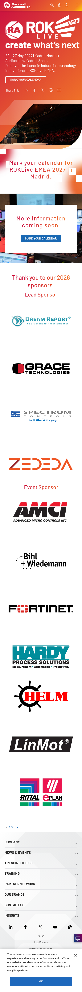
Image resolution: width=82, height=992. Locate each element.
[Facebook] (25, 926)
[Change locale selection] (59, 5)
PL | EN (41, 936)
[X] (40, 926)
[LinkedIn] (11, 926)
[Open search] (52, 5)
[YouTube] (55, 926)
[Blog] (70, 926)
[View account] (66, 5)
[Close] (75, 955)
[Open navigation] (77, 5)
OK (41, 981)
